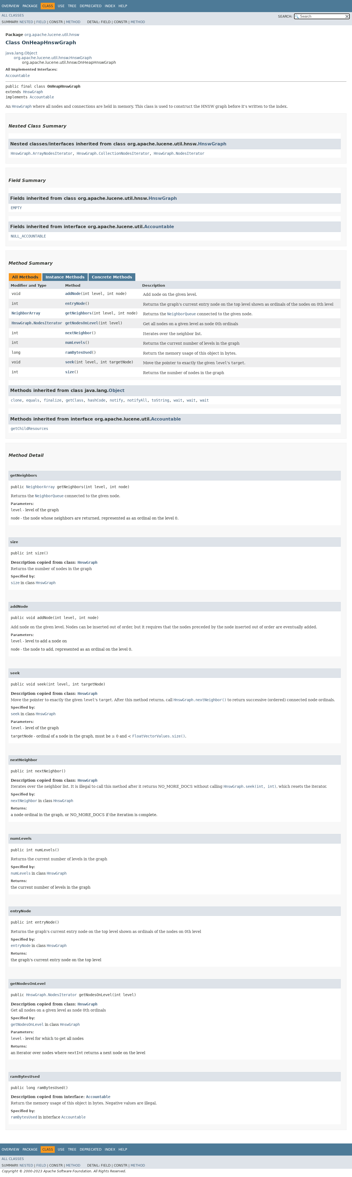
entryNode (75, 303)
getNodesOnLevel (81, 323)
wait (178, 400)
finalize (52, 400)
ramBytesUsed (78, 352)
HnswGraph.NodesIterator (179, 153)
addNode (73, 293)
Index (110, 6)
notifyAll (137, 400)
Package (30, 6)
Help (123, 6)
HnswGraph (33, 92)
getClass (74, 400)
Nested (26, 22)
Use (61, 6)
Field (41, 22)
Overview (10, 6)
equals (32, 400)
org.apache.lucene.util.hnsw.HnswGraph (53, 58)
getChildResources (29, 428)
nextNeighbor (78, 333)
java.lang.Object (21, 53)
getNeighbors (78, 313)
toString (160, 400)
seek (69, 362)
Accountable (18, 75)
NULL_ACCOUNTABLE (28, 236)
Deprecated (90, 6)
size (69, 372)
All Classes (13, 15)
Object (117, 390)
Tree (72, 6)
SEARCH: (285, 16)
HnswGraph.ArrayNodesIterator (41, 153)
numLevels (75, 342)
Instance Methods (65, 277)
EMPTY (16, 208)
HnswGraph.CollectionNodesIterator (113, 153)
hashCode (96, 400)
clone (16, 400)
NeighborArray (26, 313)
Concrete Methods (112, 277)
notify (116, 400)
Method (73, 22)
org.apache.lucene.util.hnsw (51, 34)
